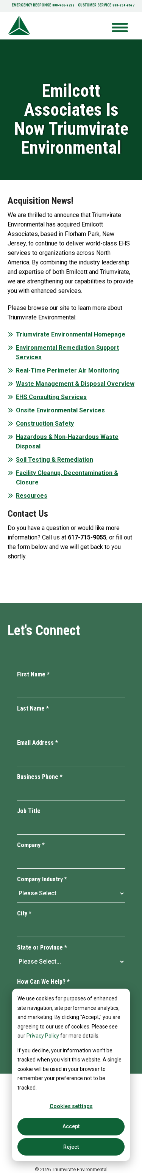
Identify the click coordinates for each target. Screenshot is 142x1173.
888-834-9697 (123, 5)
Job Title (29, 810)
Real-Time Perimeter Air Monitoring (68, 370)
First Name (33, 674)
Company (31, 845)
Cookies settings (71, 1106)
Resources (31, 495)
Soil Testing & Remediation (54, 459)
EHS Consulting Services (51, 397)
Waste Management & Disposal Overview (75, 383)
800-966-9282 (63, 5)
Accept (71, 1126)
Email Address (37, 742)
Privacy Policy (43, 1036)
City (24, 913)
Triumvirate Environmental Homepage (70, 334)
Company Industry (42, 879)
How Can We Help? (43, 981)
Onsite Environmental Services (60, 410)
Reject (71, 1147)
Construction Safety (45, 423)
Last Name (33, 708)
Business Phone (39, 776)
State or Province (42, 947)
